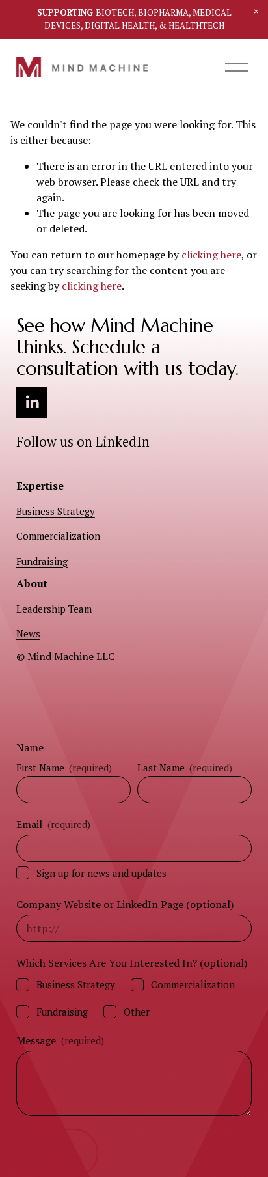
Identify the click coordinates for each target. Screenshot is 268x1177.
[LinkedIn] (31, 402)
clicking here (211, 254)
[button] (256, 11)
